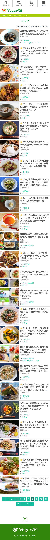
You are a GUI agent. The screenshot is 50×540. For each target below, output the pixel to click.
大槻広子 (26, 40)
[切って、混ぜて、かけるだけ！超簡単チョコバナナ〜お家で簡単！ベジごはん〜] (9, 259)
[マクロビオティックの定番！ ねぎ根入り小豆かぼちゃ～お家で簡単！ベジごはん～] (9, 92)
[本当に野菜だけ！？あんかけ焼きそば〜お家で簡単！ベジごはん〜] (9, 315)
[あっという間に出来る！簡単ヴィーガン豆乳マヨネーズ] (9, 204)
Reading (31, 5)
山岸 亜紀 (26, 59)
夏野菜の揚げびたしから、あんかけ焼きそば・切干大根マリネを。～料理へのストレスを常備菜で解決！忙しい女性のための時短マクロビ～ (34, 390)
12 (18, 504)
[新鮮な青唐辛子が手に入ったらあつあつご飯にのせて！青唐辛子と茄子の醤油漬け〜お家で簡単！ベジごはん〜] (9, 186)
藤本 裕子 (26, 172)
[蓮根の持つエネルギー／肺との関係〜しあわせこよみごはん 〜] (9, 36)
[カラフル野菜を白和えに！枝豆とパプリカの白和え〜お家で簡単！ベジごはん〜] (9, 129)
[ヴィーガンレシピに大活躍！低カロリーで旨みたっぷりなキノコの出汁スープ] (9, 111)
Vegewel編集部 (28, 245)
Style (10, 16)
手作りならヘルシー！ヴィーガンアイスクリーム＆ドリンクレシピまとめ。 (34, 293)
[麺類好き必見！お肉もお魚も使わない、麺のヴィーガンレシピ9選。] (9, 240)
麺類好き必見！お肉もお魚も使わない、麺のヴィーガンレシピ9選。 (34, 237)
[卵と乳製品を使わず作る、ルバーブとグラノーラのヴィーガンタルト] (9, 148)
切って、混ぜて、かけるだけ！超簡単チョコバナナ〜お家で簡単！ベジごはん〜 (34, 256)
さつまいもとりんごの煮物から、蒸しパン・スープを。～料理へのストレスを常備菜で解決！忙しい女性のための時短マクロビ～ (34, 166)
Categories (17, 16)
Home (4, 16)
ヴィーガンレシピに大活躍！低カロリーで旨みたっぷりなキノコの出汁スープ (34, 107)
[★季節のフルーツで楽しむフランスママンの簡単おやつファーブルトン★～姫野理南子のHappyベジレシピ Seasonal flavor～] (9, 485)
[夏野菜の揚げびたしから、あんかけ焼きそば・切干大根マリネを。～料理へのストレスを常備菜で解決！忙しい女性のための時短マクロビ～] (9, 391)
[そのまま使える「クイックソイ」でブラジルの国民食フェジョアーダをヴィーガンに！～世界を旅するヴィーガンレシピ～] (9, 73)
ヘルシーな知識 (27, 43)
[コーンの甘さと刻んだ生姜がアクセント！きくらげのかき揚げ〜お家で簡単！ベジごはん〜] (9, 447)
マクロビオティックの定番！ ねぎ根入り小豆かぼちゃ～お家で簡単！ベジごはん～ (34, 88)
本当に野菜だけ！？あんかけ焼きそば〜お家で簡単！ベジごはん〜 (34, 312)
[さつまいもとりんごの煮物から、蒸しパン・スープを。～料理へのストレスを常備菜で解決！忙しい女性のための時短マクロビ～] (9, 167)
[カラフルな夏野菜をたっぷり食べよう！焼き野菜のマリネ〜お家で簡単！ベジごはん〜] (9, 409)
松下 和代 (26, 78)
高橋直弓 (26, 208)
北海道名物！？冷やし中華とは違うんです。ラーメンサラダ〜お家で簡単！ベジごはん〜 (34, 462)
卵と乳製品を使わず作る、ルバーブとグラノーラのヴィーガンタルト (34, 145)
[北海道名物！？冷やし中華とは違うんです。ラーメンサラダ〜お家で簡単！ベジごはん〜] (9, 466)
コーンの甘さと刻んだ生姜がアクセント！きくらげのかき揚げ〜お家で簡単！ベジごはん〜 (34, 444)
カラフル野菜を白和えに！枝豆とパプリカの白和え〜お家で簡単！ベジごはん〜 (34, 126)
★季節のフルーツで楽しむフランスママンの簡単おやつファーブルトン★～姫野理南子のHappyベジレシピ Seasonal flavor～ (34, 484)
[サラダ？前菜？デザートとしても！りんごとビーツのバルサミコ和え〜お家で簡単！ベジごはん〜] (9, 54)
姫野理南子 (27, 490)
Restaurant (6, 5)
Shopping (19, 5)
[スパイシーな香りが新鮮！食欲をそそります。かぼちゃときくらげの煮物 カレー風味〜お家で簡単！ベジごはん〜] (9, 334)
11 (46, 499)
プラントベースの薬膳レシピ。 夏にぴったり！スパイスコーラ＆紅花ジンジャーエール (34, 425)
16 (27, 504)
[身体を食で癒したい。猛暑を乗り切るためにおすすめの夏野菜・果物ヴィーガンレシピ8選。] (9, 353)
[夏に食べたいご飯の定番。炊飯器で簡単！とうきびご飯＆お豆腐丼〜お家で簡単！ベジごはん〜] (9, 372)
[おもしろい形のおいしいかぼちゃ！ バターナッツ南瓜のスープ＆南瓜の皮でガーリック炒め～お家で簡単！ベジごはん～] (9, 221)
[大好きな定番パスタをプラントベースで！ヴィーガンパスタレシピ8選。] (9, 278)
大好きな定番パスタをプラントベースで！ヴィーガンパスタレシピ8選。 (34, 274)
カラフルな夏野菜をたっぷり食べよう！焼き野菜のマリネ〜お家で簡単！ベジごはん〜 (34, 406)
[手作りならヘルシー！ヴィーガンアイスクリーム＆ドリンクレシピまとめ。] (9, 297)
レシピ (37, 43)
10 (41, 499)
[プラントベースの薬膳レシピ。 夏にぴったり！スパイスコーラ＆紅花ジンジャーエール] (9, 428)
